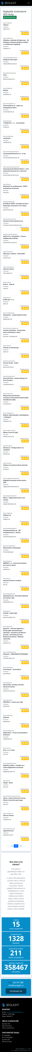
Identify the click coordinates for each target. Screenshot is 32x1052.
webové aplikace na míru (25, 1050)
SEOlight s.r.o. (23, 1049)
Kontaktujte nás (16, 991)
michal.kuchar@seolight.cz (14, 1012)
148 (20, 846)
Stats (29, 1049)
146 (11, 846)
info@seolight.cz (16, 985)
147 (16, 846)
